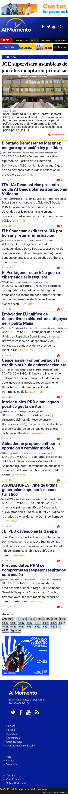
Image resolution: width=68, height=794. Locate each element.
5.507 (47, 618)
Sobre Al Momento (16, 783)
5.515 (46, 622)
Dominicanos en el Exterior (21, 745)
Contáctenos (13, 779)
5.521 (29, 626)
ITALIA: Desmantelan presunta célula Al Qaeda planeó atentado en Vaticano (34, 189)
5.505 (31, 618)
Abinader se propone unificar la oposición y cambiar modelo (31, 446)
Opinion (10, 760)
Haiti (8, 756)
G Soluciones (62, 792)
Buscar (62, 47)
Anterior (6, 618)
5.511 (13, 622)
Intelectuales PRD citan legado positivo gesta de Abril (30, 404)
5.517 (62, 622)
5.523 (46, 626)
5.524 (54, 626)
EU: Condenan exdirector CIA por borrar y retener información (32, 233)
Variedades (12, 764)
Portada (10, 725)
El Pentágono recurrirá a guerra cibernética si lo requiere (31, 275)
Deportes (45, 40)
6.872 (5, 630)
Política (34, 40)
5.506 (39, 618)
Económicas (59, 40)
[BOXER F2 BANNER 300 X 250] (25, 655)
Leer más (27, 174)
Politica (10, 729)
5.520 (21, 626)
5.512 (21, 622)
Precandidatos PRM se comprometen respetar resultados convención (34, 570)
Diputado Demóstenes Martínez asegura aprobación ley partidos (32, 145)
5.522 (37, 626)
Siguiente (15, 630)
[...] (29, 130)
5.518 (5, 626)
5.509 (63, 618)
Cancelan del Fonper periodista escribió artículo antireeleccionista (34, 362)
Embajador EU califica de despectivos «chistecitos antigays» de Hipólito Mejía (34, 319)
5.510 (5, 622)
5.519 (13, 626)
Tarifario (10, 775)
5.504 (23, 618)
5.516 (54, 622)
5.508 (55, 618)
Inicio (6, 40)
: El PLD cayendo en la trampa (29, 531)
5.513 (29, 622)
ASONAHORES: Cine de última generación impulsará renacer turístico (30, 490)
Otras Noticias (21, 40)
